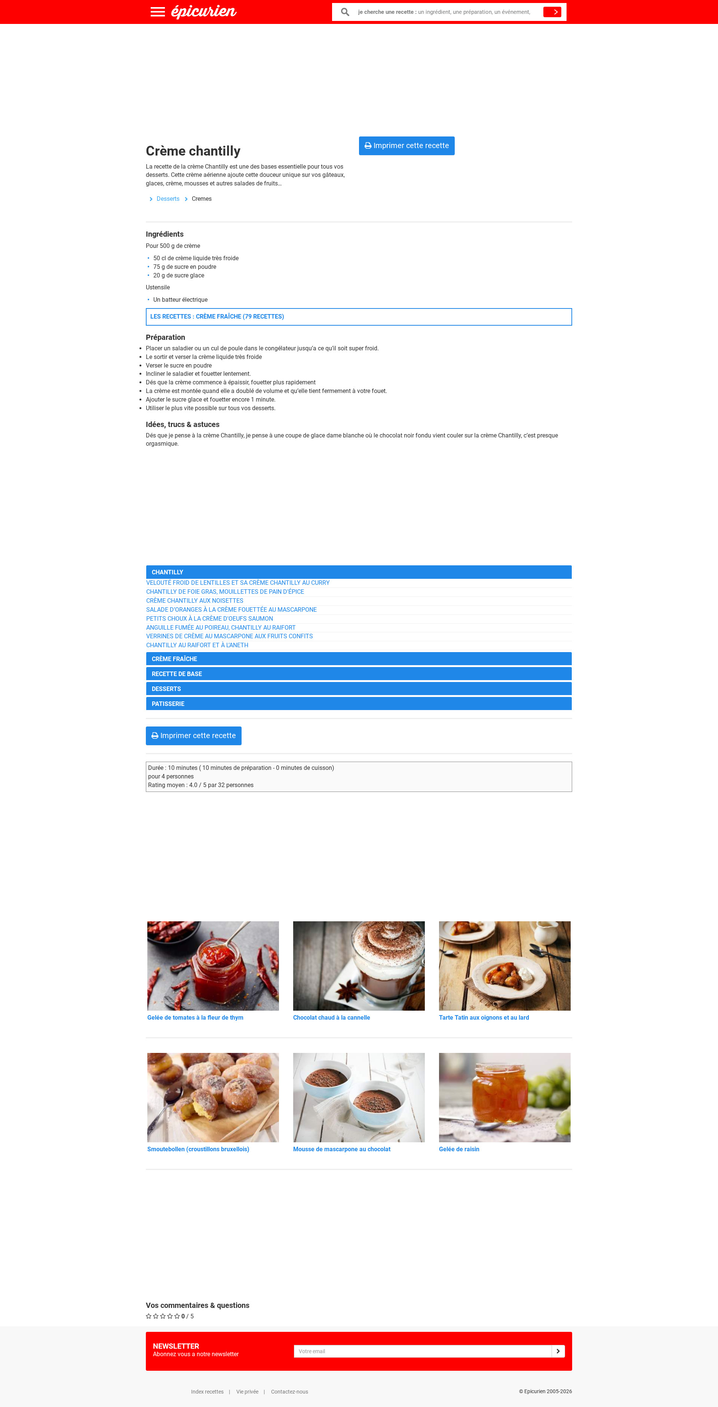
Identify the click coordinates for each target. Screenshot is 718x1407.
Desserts (168, 198)
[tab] (359, 571)
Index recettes (207, 1392)
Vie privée (247, 1392)
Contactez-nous (289, 1392)
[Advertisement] (359, 78)
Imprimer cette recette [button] (410, 145)
